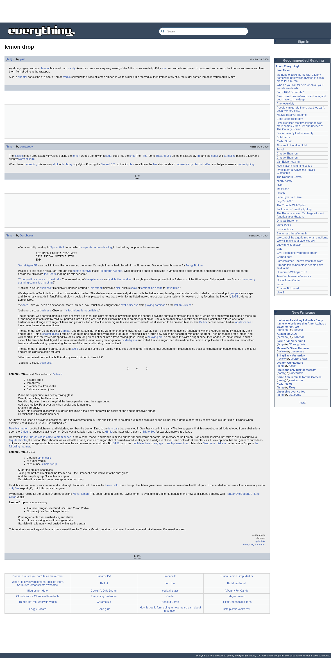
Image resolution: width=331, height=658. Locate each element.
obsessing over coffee (291, 391)
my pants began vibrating (96, 247)
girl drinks (260, 541)
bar (155, 164)
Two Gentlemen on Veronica (294, 276)
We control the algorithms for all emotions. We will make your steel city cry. (303, 239)
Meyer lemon (81, 493)
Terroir (281, 149)
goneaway (26, 146)
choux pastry (284, 181)
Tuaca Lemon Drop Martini (236, 576)
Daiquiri (25, 431)
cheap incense (94, 279)
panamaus (297, 351)
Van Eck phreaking (288, 161)
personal (283, 329)
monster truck (285, 229)
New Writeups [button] (303, 312)
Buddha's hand (236, 583)
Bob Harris (283, 137)
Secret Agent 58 (27, 265)
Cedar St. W (284, 141)
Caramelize (104, 602)
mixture (30, 159)
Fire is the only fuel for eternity (295, 133)
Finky (292, 366)
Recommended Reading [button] (303, 60)
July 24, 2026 (285, 201)
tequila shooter (18, 440)
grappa (234, 293)
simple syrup (49, 464)
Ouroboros (27, 235)
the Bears (50, 274)
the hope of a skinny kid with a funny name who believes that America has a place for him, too (300, 78)
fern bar (113, 428)
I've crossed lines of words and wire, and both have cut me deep (302, 98)
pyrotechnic (197, 164)
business (45, 288)
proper (241, 164)
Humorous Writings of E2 (292, 272)
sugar (108, 155)
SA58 (234, 296)
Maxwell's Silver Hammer (292, 114)
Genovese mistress (214, 443)
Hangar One (233, 493)
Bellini (203, 322)
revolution (173, 288)
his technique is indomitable (81, 310)
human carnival (82, 270)
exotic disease (129, 305)
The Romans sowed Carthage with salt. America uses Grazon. (301, 215)
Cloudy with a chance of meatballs (40, 279)
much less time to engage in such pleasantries (160, 443)
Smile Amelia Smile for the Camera (299, 377)
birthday (67, 164)
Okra (280, 185)
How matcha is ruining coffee (294, 165)
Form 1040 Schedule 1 (291, 92)
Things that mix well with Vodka (38, 602)
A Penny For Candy (236, 590)
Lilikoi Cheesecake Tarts (237, 602)
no (152, 288)
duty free (14, 488)
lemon (45, 68)
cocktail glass (50, 334)
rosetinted (296, 373)
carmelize (230, 155)
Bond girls (104, 609)
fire (199, 155)
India (280, 284)
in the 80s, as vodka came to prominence (46, 437)
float (145, 155)
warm (21, 159)
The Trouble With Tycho (291, 205)
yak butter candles (120, 279)
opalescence (243, 322)
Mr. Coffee (283, 189)
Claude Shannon (287, 153)
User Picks (283, 70)
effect (208, 164)
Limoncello (44, 457)
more (302, 402)
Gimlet (109, 431)
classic (18, 155)
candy (71, 68)
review (282, 351)
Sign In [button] (303, 41)
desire (159, 288)
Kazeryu (299, 337)
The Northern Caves (289, 177)
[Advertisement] (165, 11)
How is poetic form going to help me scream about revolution (170, 609)
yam (22, 59)
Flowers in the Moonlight (292, 145)
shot (132, 155)
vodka (67, 77)
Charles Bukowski (288, 288)
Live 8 (280, 292)
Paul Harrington (18, 428)
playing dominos (155, 305)
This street (95, 288)
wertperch (295, 394)
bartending (30, 164)
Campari (66, 330)
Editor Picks (283, 225)
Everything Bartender (254, 544)
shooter (22, 77)
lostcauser (296, 380)
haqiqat (298, 329)
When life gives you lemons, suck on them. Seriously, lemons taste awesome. (38, 583)
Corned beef (284, 257)
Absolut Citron (170, 602)
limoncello (170, 576)
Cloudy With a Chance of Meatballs (37, 596)
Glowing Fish (297, 344)
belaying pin (155, 337)
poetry (281, 373)
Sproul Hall (57, 247)
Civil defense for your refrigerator (297, 252)
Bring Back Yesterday (290, 118)
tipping (250, 164)
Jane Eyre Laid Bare (289, 197)
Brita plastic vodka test (236, 609)
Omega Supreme (287, 220)
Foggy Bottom (194, 265)
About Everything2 (287, 66)
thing (10, 59)
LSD (279, 248)
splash (131, 164)
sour (164, 68)
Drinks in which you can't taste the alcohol (37, 576)
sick (118, 288)
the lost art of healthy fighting (294, 209)
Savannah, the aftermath (292, 233)
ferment (145, 288)
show (133, 288)
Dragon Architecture (290, 362)
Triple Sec (149, 431)
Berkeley (57, 374)
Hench (281, 193)
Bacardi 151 (163, 155)
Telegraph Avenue (111, 270)
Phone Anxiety (285, 103)
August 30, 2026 (287, 334)
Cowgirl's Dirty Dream (104, 590)
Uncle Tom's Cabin (288, 280)
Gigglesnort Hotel (37, 590)
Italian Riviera (182, 305)
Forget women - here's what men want (300, 261)
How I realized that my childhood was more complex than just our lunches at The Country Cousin (300, 126)
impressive (182, 164)
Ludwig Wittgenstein (289, 244)
